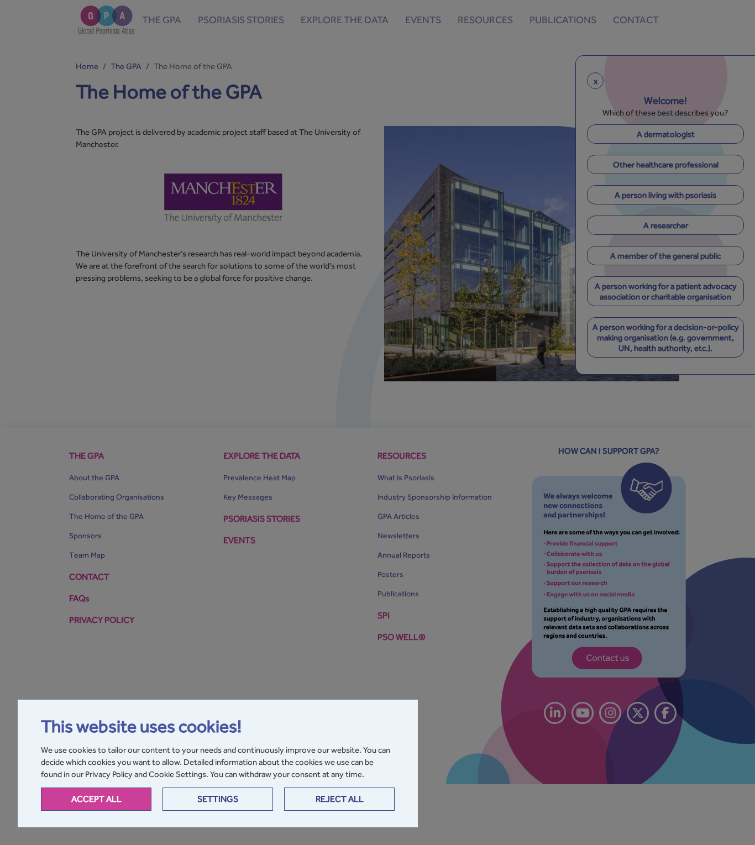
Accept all (96, 799)
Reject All (340, 799)
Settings (217, 799)
